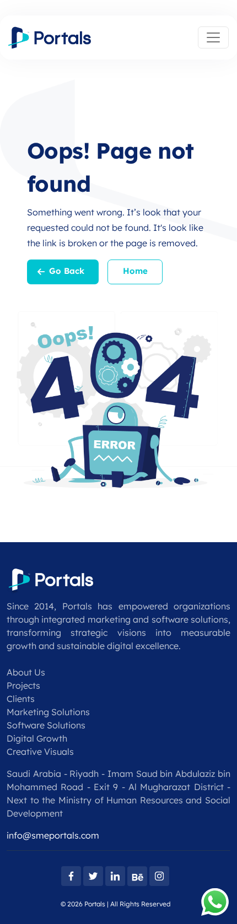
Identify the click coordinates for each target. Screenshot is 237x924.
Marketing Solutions (48, 711)
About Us (26, 672)
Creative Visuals (40, 751)
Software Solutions (46, 725)
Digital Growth (37, 738)
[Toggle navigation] (213, 37)
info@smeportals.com (53, 835)
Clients (21, 698)
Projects (23, 685)
